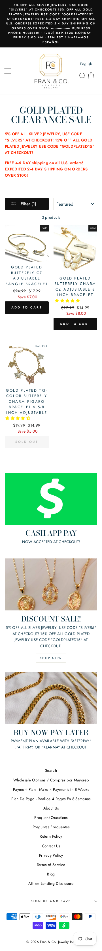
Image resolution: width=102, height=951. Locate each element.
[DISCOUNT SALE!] (51, 584)
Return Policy (51, 836)
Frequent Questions (50, 817)
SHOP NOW (51, 658)
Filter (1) (27, 204)
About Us (51, 808)
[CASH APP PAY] (51, 499)
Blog (51, 874)
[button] (68, 300)
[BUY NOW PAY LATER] (51, 698)
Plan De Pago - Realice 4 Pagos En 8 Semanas (51, 799)
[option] (51, 24)
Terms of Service (51, 864)
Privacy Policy (51, 855)
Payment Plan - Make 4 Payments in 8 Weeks (51, 789)
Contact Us (51, 846)
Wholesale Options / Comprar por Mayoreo (51, 780)
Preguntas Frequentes (51, 827)
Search (51, 770)
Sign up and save (51, 901)
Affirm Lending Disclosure (51, 883)
